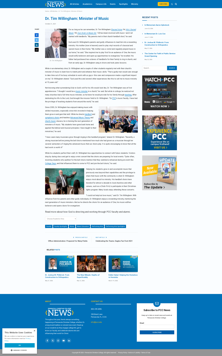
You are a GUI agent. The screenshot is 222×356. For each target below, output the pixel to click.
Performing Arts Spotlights (115, 226)
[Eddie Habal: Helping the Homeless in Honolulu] (123, 263)
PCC (114, 98)
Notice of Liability (134, 352)
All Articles (74, 4)
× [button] (34, 331)
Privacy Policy (122, 352)
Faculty (48, 226)
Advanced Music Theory (80, 118)
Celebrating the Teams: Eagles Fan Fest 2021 (114, 241)
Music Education (83, 226)
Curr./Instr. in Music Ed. (86, 33)
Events (113, 4)
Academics (87, 4)
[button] (20, 350)
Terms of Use (145, 352)
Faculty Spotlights (60, 226)
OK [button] (20, 345)
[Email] (37, 50)
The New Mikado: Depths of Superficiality (88, 276)
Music (72, 226)
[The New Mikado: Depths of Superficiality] (91, 263)
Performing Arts (97, 226)
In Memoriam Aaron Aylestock (157, 25)
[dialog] (19, 341)
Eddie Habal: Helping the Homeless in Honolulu (123, 276)
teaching (128, 95)
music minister (82, 91)
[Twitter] (37, 40)
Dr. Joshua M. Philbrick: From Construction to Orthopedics (57, 276)
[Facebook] (37, 35)
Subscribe (163, 4)
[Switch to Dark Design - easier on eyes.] (172, 4)
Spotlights (123, 4)
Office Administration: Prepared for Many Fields (67, 241)
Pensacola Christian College (94, 352)
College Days (50, 163)
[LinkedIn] (37, 45)
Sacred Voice (116, 29)
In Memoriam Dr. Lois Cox (155, 34)
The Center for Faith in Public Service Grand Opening (160, 55)
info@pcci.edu (96, 322)
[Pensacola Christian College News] (55, 4)
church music (50, 121)
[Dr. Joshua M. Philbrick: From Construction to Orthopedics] (59, 263)
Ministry (134, 4)
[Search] (175, 4)
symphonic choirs (52, 118)
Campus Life (101, 4)
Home (47, 11)
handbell (88, 114)
